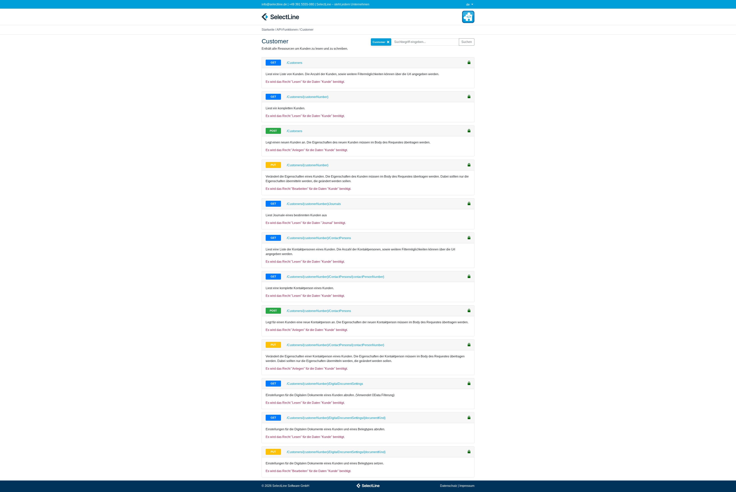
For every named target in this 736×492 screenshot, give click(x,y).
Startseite (268, 29)
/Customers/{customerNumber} (307, 97)
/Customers (294, 62)
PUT (273, 164)
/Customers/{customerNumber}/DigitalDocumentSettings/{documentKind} (336, 418)
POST (273, 130)
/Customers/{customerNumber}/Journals (314, 204)
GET (273, 62)
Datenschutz (448, 485)
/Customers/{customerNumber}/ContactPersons (319, 238)
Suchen (466, 42)
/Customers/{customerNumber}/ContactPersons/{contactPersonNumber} (335, 276)
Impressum (466, 485)
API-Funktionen (287, 29)
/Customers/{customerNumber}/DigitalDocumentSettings (325, 383)
